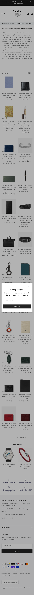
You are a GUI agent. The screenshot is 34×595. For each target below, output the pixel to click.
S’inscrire (17, 306)
